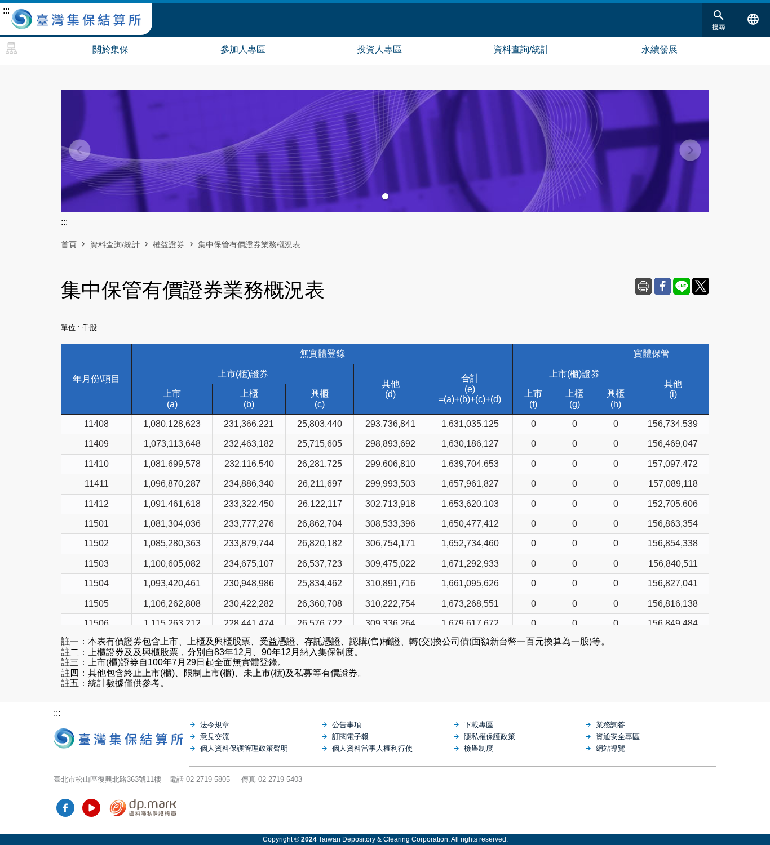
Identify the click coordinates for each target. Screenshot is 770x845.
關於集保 (110, 49)
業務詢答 (610, 725)
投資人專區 (379, 49)
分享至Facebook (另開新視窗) (662, 286)
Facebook (65, 808)
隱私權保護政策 (489, 736)
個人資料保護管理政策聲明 (244, 748)
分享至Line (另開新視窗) (681, 286)
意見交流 (214, 736)
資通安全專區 (618, 736)
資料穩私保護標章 (143, 808)
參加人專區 (242, 49)
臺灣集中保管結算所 (76, 19)
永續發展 (659, 49)
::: (6, 10)
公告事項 (346, 725)
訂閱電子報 (350, 736)
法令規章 (214, 725)
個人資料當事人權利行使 (372, 748)
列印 (643, 286)
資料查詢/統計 (521, 49)
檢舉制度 (478, 748)
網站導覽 (11, 48)
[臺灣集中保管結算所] (121, 735)
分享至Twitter (700, 286)
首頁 (69, 244)
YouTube (91, 808)
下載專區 (478, 725)
